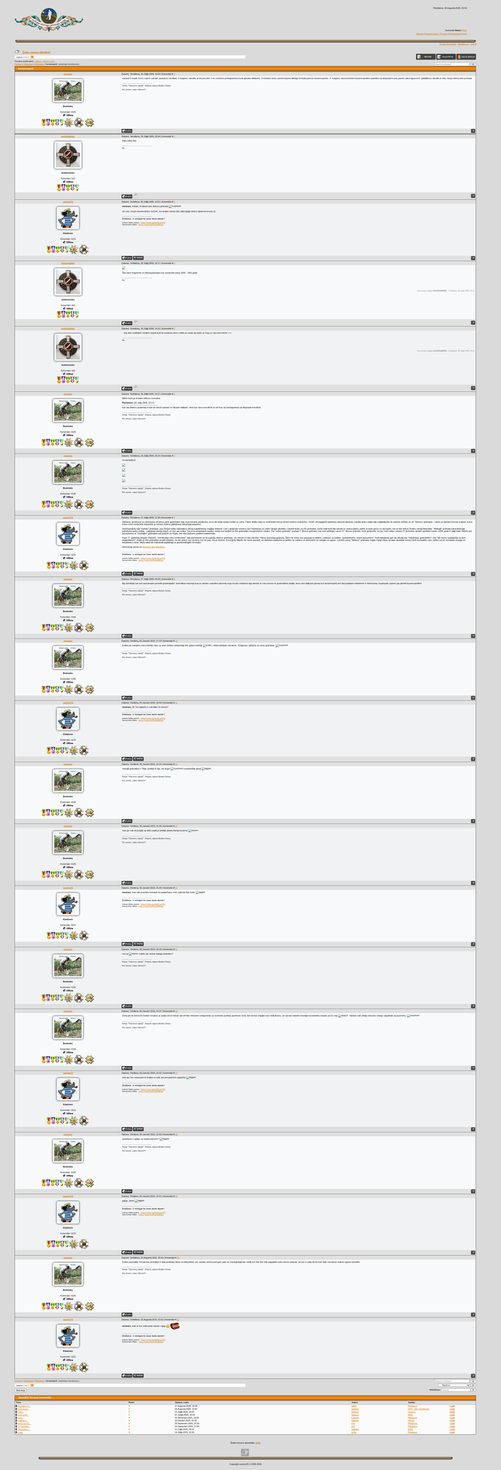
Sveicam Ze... (24, 1423)
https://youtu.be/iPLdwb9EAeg (151, 225)
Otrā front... (23, 1415)
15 (176, 949)
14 (176, 888)
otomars (38, 61)
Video (20, 1412)
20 (178, 1258)
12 (176, 764)
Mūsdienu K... (24, 1406)
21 (178, 1319)
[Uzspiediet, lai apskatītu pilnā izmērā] (123, 269)
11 (176, 703)
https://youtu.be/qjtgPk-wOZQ (153, 223)
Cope (20, 1432)
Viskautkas (28, 64)
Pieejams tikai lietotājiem (153, 547)
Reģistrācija (454, 34)
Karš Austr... (23, 1409)
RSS (464, 30)
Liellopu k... (23, 1421)
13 (176, 826)
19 (176, 1196)
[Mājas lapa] (138, 258)
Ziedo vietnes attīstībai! (36, 52)
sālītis (354, 1406)
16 (176, 1011)
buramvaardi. (52, 64)
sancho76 (68, 202)
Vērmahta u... (24, 1429)
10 (176, 641)
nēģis (353, 1432)
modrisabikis (68, 136)
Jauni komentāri (448, 44)
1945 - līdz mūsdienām (418, 1409)
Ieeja (464, 34)
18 (176, 1134)
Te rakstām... (24, 1426)
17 (176, 1073)
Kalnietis (355, 1418)
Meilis (52, 61)
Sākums (420, 34)
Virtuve (411, 1420)
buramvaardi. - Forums (437, 34)
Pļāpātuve (39, 64)
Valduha (46, 61)
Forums (18, 64)
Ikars (20, 1418)
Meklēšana (463, 44)
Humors (411, 1412)
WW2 (410, 1415)
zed (353, 1423)
